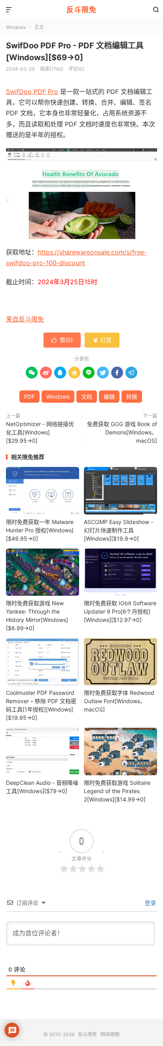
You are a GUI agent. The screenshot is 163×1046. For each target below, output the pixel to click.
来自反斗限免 (25, 319)
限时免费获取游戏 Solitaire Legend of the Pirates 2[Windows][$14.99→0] (117, 791)
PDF (29, 396)
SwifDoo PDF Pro (32, 92)
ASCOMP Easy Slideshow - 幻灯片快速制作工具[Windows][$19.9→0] (118, 530)
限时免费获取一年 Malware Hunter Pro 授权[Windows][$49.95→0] (40, 530)
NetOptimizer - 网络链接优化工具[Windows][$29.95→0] (40, 432)
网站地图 (109, 1034)
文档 (86, 396)
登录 (149, 902)
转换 (131, 396)
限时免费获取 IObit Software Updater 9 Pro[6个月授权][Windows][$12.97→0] (120, 611)
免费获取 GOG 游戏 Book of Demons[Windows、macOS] (122, 432)
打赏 (102, 340)
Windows (16, 27)
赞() (62, 340)
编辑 (109, 396)
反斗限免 (81, 10)
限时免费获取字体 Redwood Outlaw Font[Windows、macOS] (119, 701)
